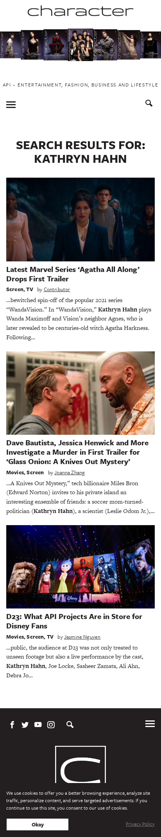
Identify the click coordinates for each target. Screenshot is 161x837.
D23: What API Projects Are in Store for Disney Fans (74, 621)
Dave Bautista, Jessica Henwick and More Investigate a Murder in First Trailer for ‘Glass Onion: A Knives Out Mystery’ (77, 451)
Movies (15, 472)
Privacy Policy (140, 823)
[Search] (149, 104)
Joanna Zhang (69, 472)
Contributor (57, 289)
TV (29, 289)
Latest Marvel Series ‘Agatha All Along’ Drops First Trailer (73, 274)
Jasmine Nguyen (82, 637)
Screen (14, 289)
